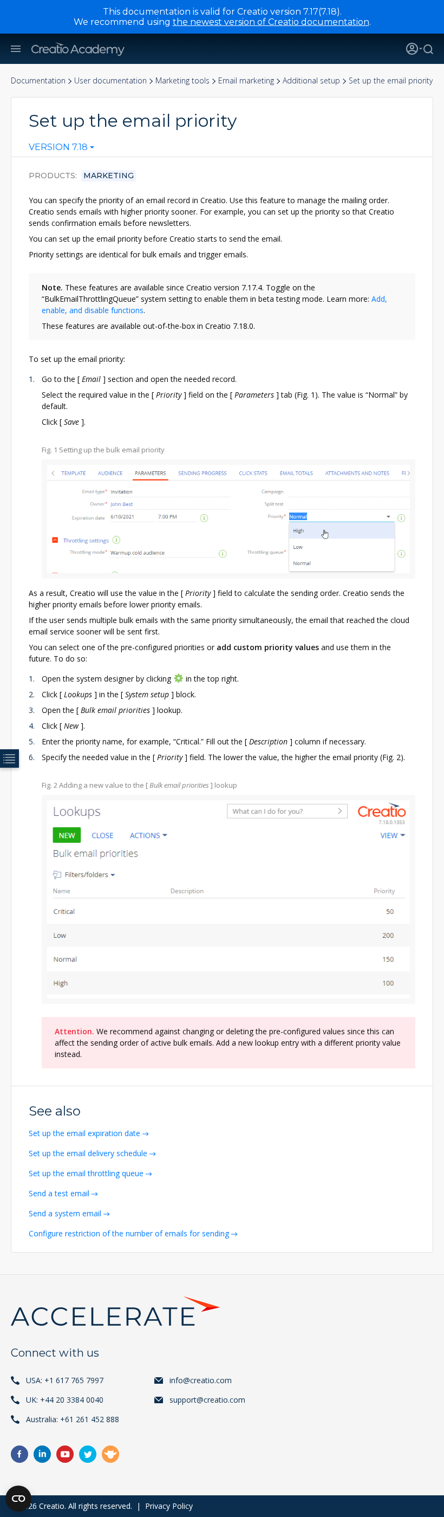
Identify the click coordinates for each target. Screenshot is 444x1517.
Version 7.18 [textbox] (58, 147)
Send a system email (65, 1213)
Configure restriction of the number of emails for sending (129, 1233)
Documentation (38, 80)
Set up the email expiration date (84, 1133)
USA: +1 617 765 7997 (64, 1380)
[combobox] (61, 149)
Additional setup (311, 80)
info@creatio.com (200, 1380)
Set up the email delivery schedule (88, 1153)
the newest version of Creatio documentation (271, 22)
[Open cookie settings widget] (18, 1499)
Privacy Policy (169, 1506)
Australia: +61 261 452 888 (72, 1419)
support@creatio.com (207, 1400)
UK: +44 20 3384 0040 (64, 1400)
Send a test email (59, 1193)
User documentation (110, 80)
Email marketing (246, 80)
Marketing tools (182, 80)
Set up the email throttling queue (86, 1173)
